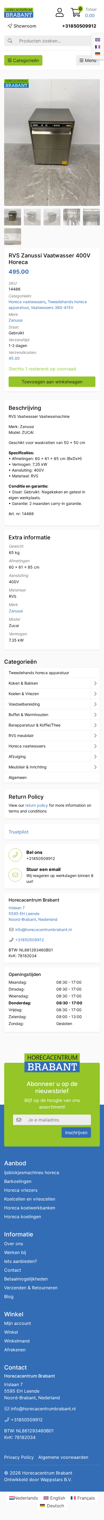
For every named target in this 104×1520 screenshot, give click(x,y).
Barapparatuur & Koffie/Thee (34, 725)
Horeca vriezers (20, 1190)
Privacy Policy (19, 1457)
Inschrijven (76, 1132)
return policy (36, 805)
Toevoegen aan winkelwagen (52, 381)
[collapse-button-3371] (95, 756)
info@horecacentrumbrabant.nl (43, 929)
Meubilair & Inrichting (28, 767)
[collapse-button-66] (95, 746)
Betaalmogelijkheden (26, 1279)
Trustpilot (19, 832)
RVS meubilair (21, 735)
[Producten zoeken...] (10, 41)
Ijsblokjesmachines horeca (31, 1172)
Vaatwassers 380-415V (52, 307)
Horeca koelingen (22, 1216)
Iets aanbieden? (20, 1261)
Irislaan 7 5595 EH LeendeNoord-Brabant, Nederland (33, 913)
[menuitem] (98, 39)
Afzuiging (17, 756)
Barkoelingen (17, 1181)
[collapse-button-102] (95, 767)
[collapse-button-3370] (95, 704)
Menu (89, 60)
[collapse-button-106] (95, 693)
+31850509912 (79, 26)
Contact (12, 1270)
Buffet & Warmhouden (28, 714)
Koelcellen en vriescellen (29, 1199)
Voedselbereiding (24, 704)
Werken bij (15, 1252)
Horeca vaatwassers (27, 301)
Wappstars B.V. (56, 1479)
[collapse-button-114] (95, 683)
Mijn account (17, 1323)
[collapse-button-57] (95, 714)
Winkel (11, 1332)
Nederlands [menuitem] (26, 1497)
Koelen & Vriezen (24, 693)
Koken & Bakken (23, 683)
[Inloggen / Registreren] (59, 12)
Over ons (13, 1243)
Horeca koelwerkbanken (29, 1207)
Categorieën (25, 60)
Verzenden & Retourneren (30, 1287)
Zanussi (15, 320)
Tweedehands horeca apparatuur (39, 672)
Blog (9, 1296)
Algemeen (18, 777)
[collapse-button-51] (95, 735)
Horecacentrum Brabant (47, 1473)
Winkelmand (17, 1341)
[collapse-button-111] (95, 725)
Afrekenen (15, 1350)
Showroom (24, 26)
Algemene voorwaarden (63, 1457)
